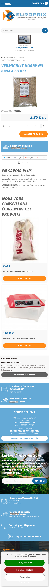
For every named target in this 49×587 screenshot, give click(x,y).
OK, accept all (25, 563)
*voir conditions (15, 392)
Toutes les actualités (24, 374)
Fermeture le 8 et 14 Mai (11, 362)
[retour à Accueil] (3, 57)
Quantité (6, 126)
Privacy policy (24, 582)
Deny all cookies (25, 570)
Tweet (7, 157)
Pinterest (41, 157)
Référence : (6, 111)
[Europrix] (24, 15)
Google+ (30, 157)
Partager (18, 157)
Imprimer (25, 162)
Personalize (25, 577)
